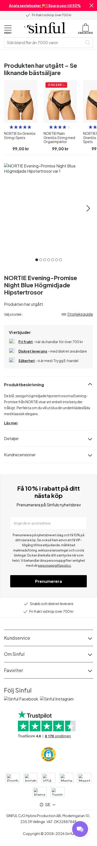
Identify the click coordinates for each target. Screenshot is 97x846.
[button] (92, 5)
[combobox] (44, 43)
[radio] (11, 127)
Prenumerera (48, 581)
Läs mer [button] (11, 423)
